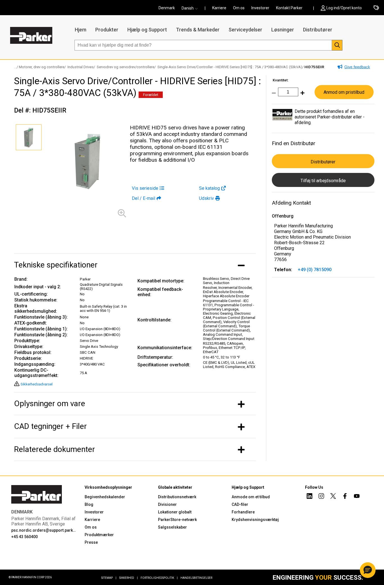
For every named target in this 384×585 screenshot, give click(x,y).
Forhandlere (243, 512)
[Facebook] (344, 496)
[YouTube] (356, 496)
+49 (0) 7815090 (314, 269)
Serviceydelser (245, 30)
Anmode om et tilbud (251, 497)
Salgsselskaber (172, 527)
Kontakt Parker (289, 8)
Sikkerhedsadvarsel (37, 384)
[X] (333, 496)
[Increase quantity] (301, 95)
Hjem (80, 30)
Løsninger (282, 30)
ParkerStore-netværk (177, 519)
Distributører (317, 30)
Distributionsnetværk (177, 497)
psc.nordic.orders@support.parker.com (44, 530)
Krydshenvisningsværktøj (255, 519)
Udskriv (206, 198)
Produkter (106, 30)
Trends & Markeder (198, 30)
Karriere (219, 8)
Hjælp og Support (147, 30)
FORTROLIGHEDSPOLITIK (159, 577)
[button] (191, 8)
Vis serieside (145, 188)
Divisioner (167, 504)
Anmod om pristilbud (344, 92)
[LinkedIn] (309, 496)
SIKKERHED (128, 577)
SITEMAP (108, 577)
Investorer (260, 8)
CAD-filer (240, 504)
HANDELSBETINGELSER (196, 577)
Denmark (167, 8)
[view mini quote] (376, 8)
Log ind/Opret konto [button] (344, 8)
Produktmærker (99, 535)
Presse (91, 542)
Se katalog (209, 188)
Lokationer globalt (174, 512)
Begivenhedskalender (105, 497)
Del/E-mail (143, 198)
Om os (239, 8)
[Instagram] (321, 496)
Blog (89, 504)
